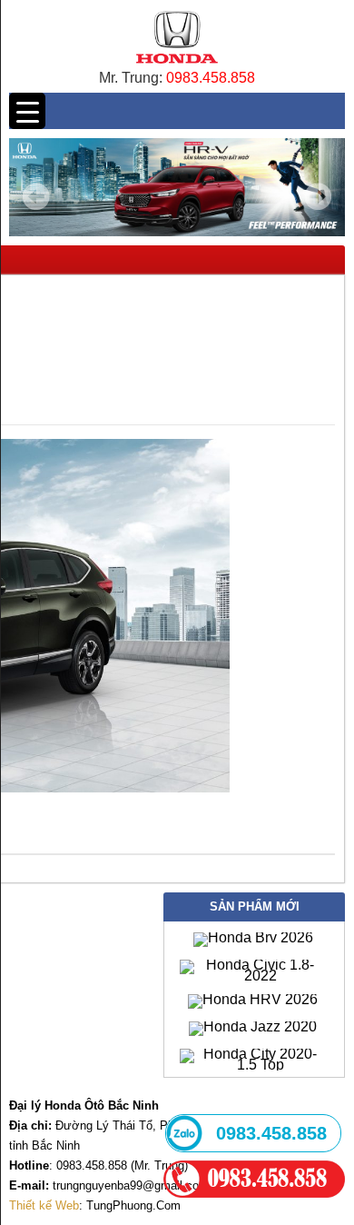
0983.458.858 (210, 77)
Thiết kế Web (44, 1205)
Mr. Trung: (132, 77)
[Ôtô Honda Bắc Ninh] (176, 67)
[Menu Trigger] (27, 111)
